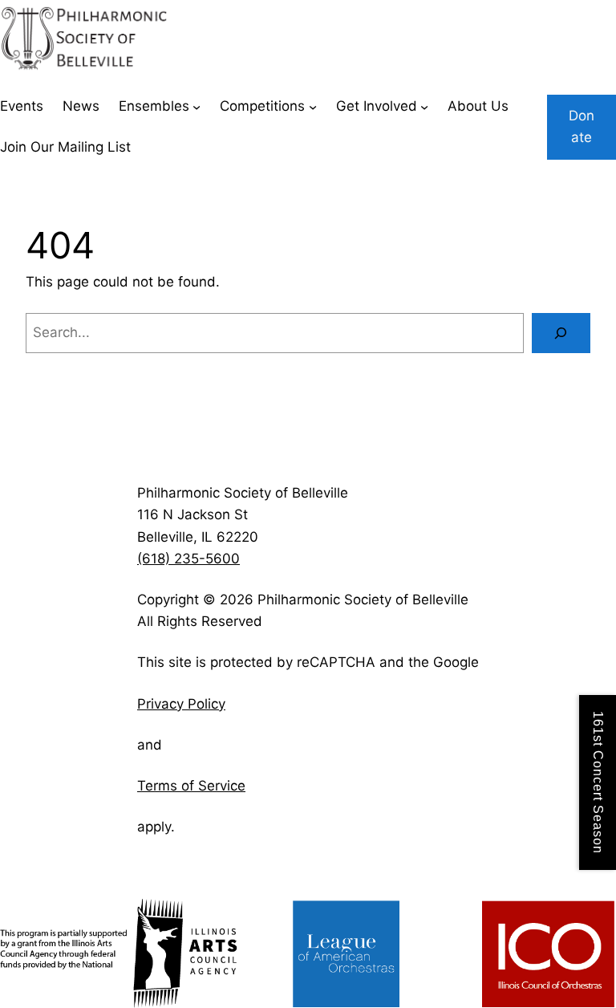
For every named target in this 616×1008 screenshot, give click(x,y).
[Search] (561, 333)
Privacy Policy (181, 704)
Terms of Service (191, 786)
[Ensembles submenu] (196, 107)
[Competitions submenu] (313, 107)
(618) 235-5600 (188, 559)
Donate (581, 126)
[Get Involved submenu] (424, 107)
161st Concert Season (598, 782)
